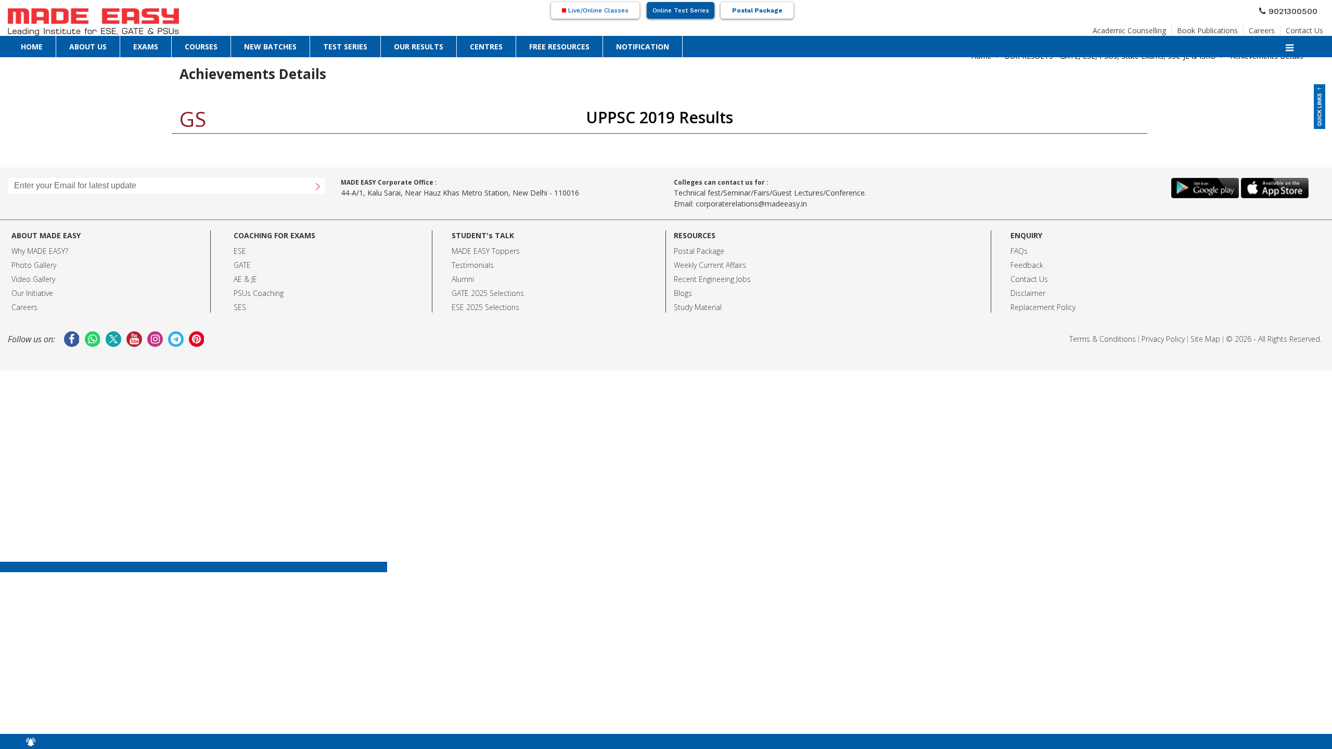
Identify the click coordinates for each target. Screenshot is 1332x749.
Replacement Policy (1042, 307)
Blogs (683, 293)
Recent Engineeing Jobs (712, 279)
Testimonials (473, 265)
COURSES (201, 46)
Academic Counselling (1129, 27)
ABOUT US (88, 46)
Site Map (1205, 339)
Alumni (463, 279)
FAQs (1019, 251)
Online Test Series (680, 10)
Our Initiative (32, 293)
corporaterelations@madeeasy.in (751, 204)
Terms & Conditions (1102, 339)
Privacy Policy (1163, 339)
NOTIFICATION (642, 46)
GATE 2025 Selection (486, 293)
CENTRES (486, 46)
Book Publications (1207, 27)
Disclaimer (1027, 293)
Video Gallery (33, 279)
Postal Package (757, 10)
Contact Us (1304, 27)
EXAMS (145, 46)
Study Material (698, 307)
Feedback (1026, 265)
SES (240, 307)
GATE (242, 265)
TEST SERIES (345, 46)
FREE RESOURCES (559, 46)
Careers (1262, 27)
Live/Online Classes (597, 10)
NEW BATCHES (270, 46)
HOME (32, 46)
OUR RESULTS (418, 46)
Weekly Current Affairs (710, 265)
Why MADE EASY (38, 251)
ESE (240, 251)
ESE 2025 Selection (484, 307)
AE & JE (245, 279)
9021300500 (1297, 10)
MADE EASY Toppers (486, 251)
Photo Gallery (33, 265)
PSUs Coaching (259, 293)
